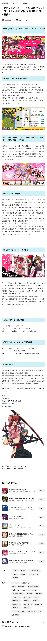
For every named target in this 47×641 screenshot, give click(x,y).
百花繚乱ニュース (8, 3)
